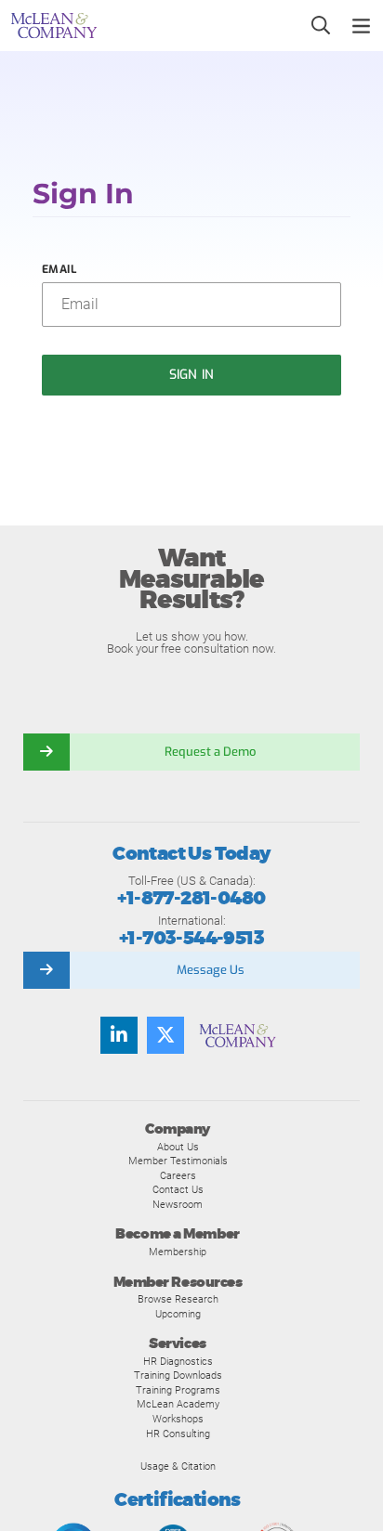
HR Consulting (178, 1433)
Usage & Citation (178, 1466)
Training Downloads (178, 1375)
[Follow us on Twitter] (165, 1035)
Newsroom (177, 1204)
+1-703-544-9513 (191, 938)
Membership (177, 1251)
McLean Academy (178, 1403)
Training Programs (178, 1389)
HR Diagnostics (178, 1361)
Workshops (178, 1418)
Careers (178, 1175)
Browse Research (178, 1298)
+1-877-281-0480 (191, 898)
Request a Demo (210, 751)
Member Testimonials (178, 1160)
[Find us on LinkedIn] (119, 1035)
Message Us (210, 970)
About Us (178, 1146)
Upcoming (178, 1313)
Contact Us (178, 1189)
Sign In (191, 374)
